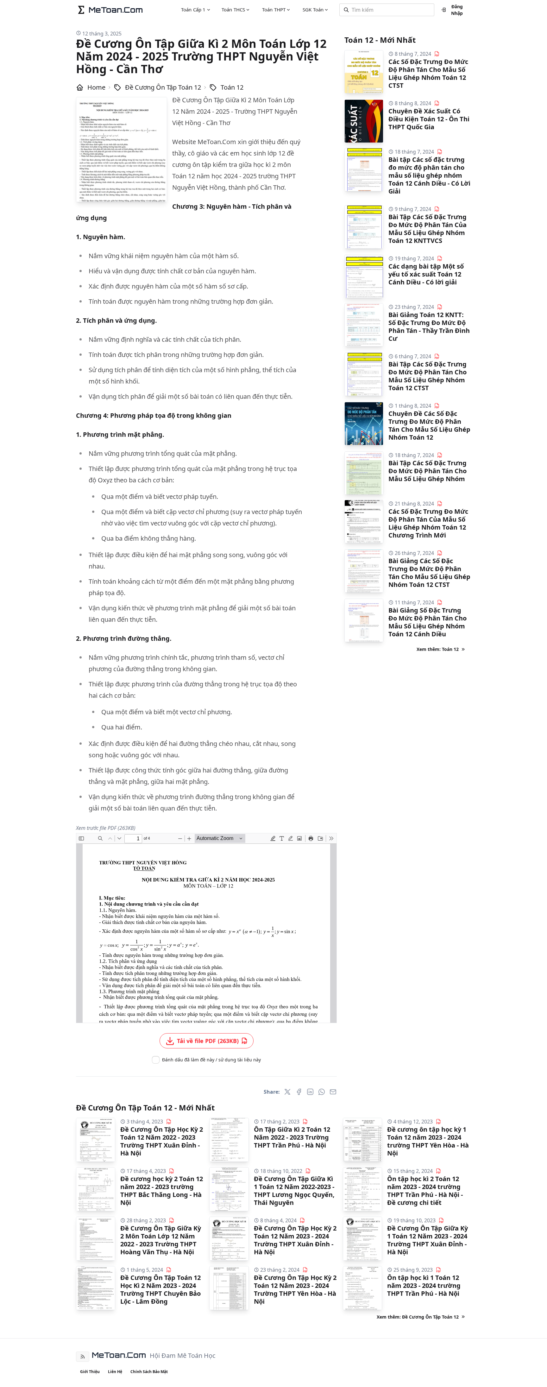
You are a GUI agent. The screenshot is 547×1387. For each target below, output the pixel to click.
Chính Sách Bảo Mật (149, 1371)
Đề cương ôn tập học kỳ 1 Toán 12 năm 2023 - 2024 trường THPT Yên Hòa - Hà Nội (428, 1141)
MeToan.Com (119, 1355)
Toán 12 (232, 87)
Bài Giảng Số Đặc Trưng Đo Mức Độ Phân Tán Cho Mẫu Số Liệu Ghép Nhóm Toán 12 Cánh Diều (427, 622)
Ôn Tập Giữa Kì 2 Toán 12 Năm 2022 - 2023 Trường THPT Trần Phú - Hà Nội (292, 1137)
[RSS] (82, 1357)
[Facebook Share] (299, 1092)
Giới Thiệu (90, 1371)
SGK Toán (313, 9)
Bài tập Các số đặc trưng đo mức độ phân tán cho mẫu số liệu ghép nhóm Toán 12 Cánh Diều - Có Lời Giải (429, 175)
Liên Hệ (115, 1371)
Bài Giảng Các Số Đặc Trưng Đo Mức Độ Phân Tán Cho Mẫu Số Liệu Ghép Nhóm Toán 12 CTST (429, 573)
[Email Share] (333, 1092)
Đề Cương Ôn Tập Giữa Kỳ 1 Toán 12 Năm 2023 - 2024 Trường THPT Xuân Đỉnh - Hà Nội (427, 1240)
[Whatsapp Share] (321, 1092)
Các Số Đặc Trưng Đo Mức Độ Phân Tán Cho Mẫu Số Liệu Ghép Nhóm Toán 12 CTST (428, 73)
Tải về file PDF (208, 1041)
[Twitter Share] (287, 1092)
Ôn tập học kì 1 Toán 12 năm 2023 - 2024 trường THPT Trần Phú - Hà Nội (424, 1285)
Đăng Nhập (457, 9)
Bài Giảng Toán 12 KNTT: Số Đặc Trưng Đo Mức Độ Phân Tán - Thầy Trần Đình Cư (429, 326)
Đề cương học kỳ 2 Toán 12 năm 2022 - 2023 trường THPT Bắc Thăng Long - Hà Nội (161, 1190)
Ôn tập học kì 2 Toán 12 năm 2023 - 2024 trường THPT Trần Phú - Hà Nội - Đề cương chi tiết (425, 1190)
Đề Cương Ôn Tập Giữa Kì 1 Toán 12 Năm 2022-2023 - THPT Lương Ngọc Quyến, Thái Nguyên (294, 1190)
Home (96, 87)
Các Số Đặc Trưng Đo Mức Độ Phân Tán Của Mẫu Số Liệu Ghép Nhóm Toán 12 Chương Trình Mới (428, 523)
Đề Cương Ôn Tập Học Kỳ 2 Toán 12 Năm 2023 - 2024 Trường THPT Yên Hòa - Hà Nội (295, 1289)
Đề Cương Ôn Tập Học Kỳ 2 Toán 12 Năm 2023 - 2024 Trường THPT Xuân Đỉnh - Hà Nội (295, 1240)
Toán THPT (274, 9)
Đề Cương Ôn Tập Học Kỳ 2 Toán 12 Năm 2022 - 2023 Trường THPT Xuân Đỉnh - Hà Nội (161, 1141)
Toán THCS (233, 9)
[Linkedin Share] (310, 1092)
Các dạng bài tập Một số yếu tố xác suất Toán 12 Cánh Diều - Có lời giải (426, 274)
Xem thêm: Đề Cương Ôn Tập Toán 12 (418, 1317)
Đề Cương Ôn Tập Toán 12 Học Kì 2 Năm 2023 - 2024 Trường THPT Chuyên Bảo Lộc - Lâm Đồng (160, 1289)
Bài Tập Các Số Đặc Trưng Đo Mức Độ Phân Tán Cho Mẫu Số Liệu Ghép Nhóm (427, 471)
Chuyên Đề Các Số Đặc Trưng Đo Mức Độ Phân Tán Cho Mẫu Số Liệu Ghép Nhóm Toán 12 (429, 425)
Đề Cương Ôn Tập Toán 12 (163, 87)
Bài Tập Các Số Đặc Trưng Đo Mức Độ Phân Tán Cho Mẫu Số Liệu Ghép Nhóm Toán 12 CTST (427, 376)
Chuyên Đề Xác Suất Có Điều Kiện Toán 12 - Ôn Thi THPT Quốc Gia (428, 119)
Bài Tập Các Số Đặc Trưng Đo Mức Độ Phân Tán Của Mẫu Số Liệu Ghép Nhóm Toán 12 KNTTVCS (427, 229)
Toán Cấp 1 (193, 9)
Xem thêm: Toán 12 (438, 649)
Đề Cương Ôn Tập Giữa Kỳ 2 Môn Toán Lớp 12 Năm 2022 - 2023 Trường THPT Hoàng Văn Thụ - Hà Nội (160, 1240)
